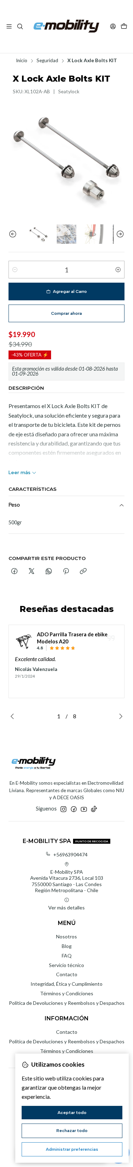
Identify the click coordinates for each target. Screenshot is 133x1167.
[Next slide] (119, 234)
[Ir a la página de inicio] (66, 26)
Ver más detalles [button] (66, 907)
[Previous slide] (14, 234)
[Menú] (9, 26)
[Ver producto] (24, 641)
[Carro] (124, 27)
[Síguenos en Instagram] (63, 809)
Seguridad (47, 60)
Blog (67, 946)
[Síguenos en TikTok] (94, 809)
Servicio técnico (66, 965)
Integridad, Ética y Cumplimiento (66, 984)
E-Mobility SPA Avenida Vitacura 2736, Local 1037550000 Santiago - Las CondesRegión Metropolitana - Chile (66, 881)
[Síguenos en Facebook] (73, 809)
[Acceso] (113, 26)
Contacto (66, 974)
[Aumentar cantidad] (118, 269)
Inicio (21, 60)
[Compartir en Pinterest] (66, 571)
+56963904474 (70, 854)
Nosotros (66, 936)
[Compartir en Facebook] (14, 571)
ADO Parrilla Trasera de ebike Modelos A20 (72, 637)
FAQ (67, 956)
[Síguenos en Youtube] (84, 809)
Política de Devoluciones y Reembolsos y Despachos (66, 1003)
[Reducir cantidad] (15, 269)
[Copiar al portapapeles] (83, 571)
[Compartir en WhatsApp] (49, 571)
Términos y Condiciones (66, 993)
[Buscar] (19, 26)
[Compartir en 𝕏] (32, 571)
